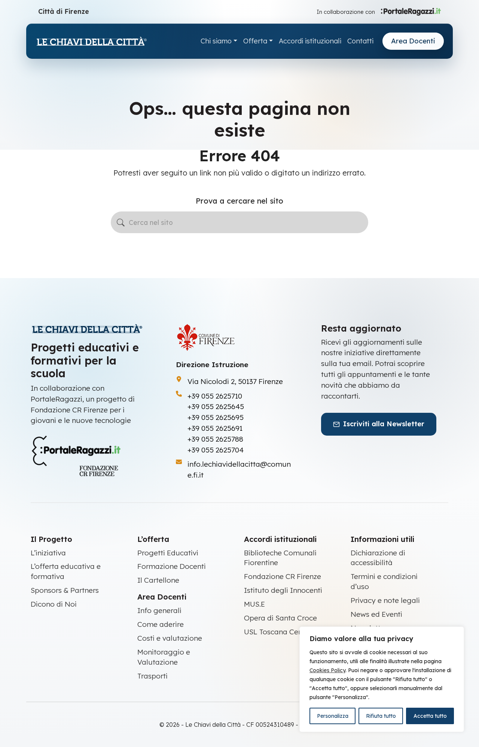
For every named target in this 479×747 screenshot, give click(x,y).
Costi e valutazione (169, 638)
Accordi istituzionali (310, 41)
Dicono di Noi (54, 604)
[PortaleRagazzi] (411, 11)
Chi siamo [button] (216, 41)
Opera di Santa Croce (280, 617)
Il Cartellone (158, 580)
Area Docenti (413, 41)
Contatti (360, 41)
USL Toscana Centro (278, 631)
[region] (381, 679)
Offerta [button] (255, 41)
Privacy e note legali (385, 600)
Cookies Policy (327, 670)
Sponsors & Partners (65, 590)
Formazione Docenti (171, 566)
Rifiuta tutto (381, 716)
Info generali (159, 610)
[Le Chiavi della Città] (91, 41)
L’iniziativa (48, 552)
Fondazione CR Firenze (282, 576)
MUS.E (254, 604)
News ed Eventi (376, 614)
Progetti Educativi (167, 552)
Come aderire (160, 624)
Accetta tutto (430, 716)
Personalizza (332, 716)
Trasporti (152, 675)
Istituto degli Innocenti (283, 590)
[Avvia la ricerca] (121, 222)
